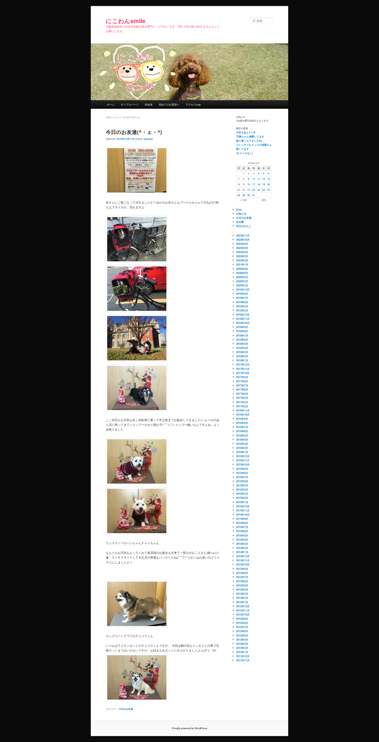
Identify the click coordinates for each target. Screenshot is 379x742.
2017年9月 (242, 377)
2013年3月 (242, 593)
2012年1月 (242, 652)
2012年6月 (242, 631)
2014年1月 (242, 552)
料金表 (149, 104)
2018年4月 (242, 348)
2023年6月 (242, 248)
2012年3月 (242, 644)
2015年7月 (242, 477)
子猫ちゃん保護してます (250, 136)
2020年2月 (242, 285)
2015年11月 (243, 460)
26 (263, 190)
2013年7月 (242, 577)
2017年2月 (242, 406)
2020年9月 (242, 269)
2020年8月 (242, 273)
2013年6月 (242, 581)
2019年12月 (243, 289)
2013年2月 (242, 598)
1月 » (264, 200)
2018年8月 (242, 331)
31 (253, 195)
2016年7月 (242, 427)
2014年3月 (242, 544)
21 (238, 190)
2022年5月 (242, 256)
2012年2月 (242, 648)
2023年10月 (243, 239)
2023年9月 (242, 244)
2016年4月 (242, 439)
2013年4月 (242, 589)
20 (268, 184)
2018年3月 (242, 352)
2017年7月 (242, 385)
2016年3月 (242, 444)
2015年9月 (242, 469)
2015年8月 (242, 473)
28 (238, 195)
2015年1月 (242, 502)
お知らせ (241, 213)
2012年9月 (242, 619)
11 (258, 179)
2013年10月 (243, 564)
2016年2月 (242, 448)
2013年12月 (243, 556)
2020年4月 (242, 281)
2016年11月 (243, 410)
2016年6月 (242, 431)
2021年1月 (242, 264)
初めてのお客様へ (169, 104)
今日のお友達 (126, 709)
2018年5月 (242, 344)
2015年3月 (242, 493)
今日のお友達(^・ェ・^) (134, 132)
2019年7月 (242, 298)
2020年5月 (242, 277)
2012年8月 (242, 623)
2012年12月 (243, 606)
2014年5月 (242, 535)
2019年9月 (242, 293)
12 (263, 179)
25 (258, 190)
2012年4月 (242, 639)
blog (239, 209)
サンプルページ (130, 104)
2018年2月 (242, 356)
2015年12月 (243, 456)
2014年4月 (242, 539)
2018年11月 (243, 319)
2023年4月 (242, 252)
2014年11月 (243, 510)
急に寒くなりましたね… (250, 140)
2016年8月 (242, 423)
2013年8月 (242, 573)
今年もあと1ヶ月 (245, 132)
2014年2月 (242, 548)
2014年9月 (242, 519)
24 (253, 190)
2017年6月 (242, 389)
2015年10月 (243, 464)
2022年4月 (242, 260)
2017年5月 (242, 393)
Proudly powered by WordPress (189, 728)
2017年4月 (242, 398)
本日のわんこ (243, 226)
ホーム (110, 104)
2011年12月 (243, 656)
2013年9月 (242, 569)
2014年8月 (242, 523)
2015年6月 (242, 481)
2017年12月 (243, 364)
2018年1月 (242, 360)
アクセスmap (193, 104)
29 (243, 195)
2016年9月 (242, 419)
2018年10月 (243, 323)
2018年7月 (242, 335)
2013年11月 (243, 560)
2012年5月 (242, 635)
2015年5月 (242, 485)
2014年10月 (243, 514)
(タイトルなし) (244, 153)
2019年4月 (242, 306)
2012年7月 (242, 627)
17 (253, 184)
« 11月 (243, 200)
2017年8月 (242, 381)
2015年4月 (242, 489)
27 (268, 190)
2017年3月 (242, 402)
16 (248, 184)
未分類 (240, 222)
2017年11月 (243, 369)
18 (258, 184)
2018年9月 (242, 327)
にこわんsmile (125, 20)
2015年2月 (242, 498)
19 (263, 184)
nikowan (148, 139)
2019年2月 (242, 310)
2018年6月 (242, 339)
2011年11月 (243, 660)
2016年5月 (242, 435)
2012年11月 (243, 610)
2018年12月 (243, 314)
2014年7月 (242, 527)
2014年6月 (242, 531)
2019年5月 (242, 302)
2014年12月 (243, 506)
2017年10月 (243, 373)
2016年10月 (243, 414)
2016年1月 (242, 452)
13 (268, 179)
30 (248, 195)
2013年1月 (242, 602)
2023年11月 (243, 235)
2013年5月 (242, 585)
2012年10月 (243, 614)
